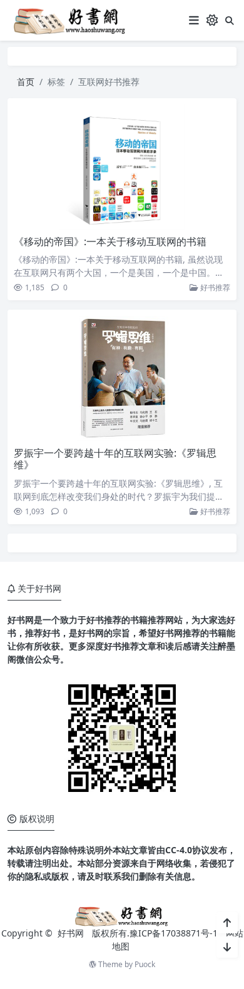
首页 (25, 82)
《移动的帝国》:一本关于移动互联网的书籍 (110, 241)
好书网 (72, 933)
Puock (145, 964)
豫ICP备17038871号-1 (174, 933)
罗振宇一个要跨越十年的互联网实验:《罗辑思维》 (115, 459)
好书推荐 (214, 287)
